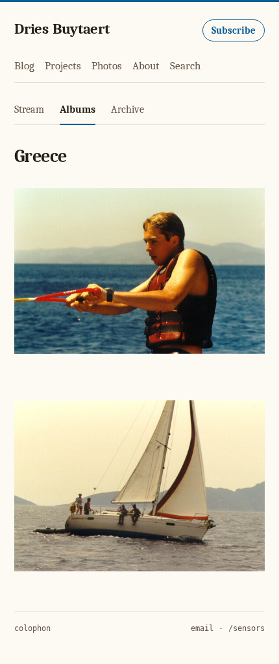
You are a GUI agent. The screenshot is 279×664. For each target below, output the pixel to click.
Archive (127, 109)
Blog (24, 66)
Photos (106, 66)
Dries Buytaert (62, 29)
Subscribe (234, 30)
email (202, 628)
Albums (77, 109)
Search (185, 66)
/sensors (246, 628)
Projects (63, 66)
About (146, 66)
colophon (32, 628)
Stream (29, 109)
